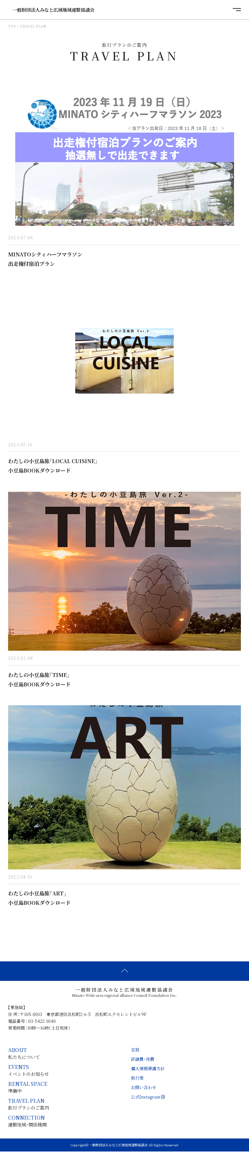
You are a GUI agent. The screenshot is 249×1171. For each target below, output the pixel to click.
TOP (12, 26)
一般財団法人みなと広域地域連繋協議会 (51, 10)
